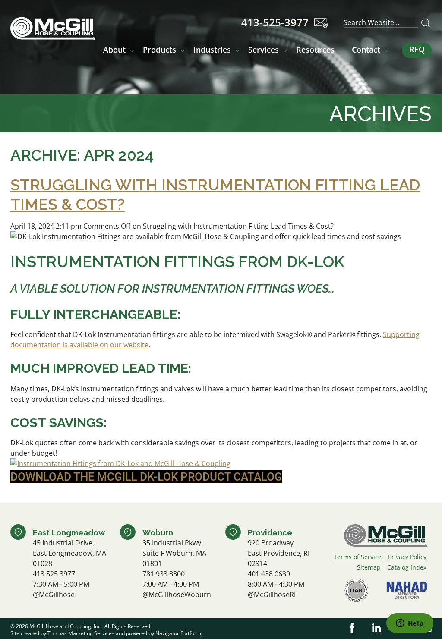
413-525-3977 (275, 22)
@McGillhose (54, 594)
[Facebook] (352, 628)
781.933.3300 (163, 574)
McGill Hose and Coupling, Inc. (65, 626)
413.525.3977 (54, 574)
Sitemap (369, 567)
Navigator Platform (178, 633)
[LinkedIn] (376, 627)
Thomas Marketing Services (80, 633)
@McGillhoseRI (272, 594)
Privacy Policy (407, 557)
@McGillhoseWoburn (176, 594)
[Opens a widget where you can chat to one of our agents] (409, 624)
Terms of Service (358, 557)
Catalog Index (406, 567)
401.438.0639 (269, 574)
